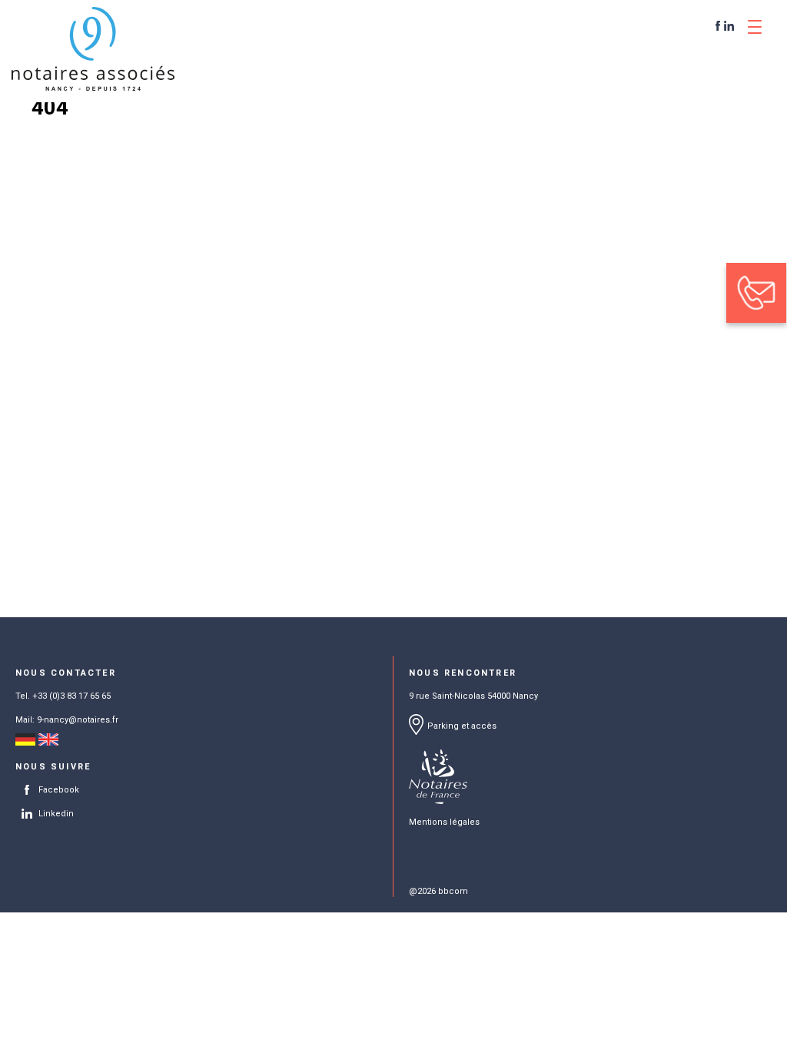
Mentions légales (444, 822)
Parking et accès (461, 726)
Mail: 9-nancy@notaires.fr (66, 720)
